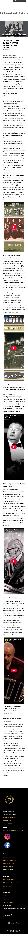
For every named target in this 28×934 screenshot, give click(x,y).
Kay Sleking (7, 49)
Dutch (16, 0)
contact (7, 915)
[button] (24, 930)
